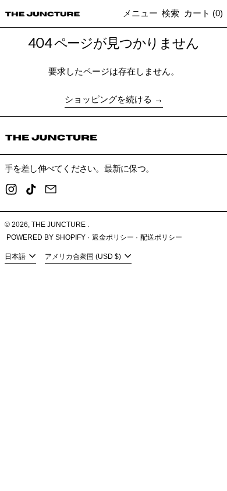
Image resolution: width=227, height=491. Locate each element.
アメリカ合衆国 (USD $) (84, 256)
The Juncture (59, 224)
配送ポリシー (161, 237)
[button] (170, 13)
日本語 (16, 256)
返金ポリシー (113, 237)
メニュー (140, 13)
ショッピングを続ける (108, 99)
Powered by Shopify (46, 237)
